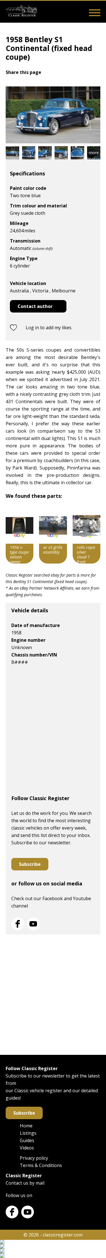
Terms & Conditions (41, 1165)
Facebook (17, 923)
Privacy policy (34, 1158)
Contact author (35, 306)
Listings (28, 1133)
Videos (27, 1148)
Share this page (23, 72)
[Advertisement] (53, 732)
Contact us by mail (25, 1183)
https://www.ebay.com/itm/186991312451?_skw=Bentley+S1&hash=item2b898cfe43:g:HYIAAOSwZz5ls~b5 (53, 535)
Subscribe (30, 864)
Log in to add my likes (49, 327)
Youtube (33, 923)
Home (26, 1126)
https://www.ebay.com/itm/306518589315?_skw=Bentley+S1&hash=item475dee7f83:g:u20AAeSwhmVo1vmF (86, 535)
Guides (27, 1140)
